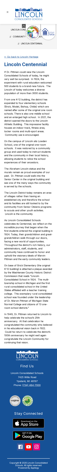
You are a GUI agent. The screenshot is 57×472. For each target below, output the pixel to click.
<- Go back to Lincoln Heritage (21, 56)
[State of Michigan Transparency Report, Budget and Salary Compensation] (33, 32)
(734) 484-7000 (31, 385)
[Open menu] (7, 12)
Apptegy (35, 468)
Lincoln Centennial (32, 43)
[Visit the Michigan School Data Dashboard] (48, 32)
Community (19, 36)
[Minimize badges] (24, 26)
